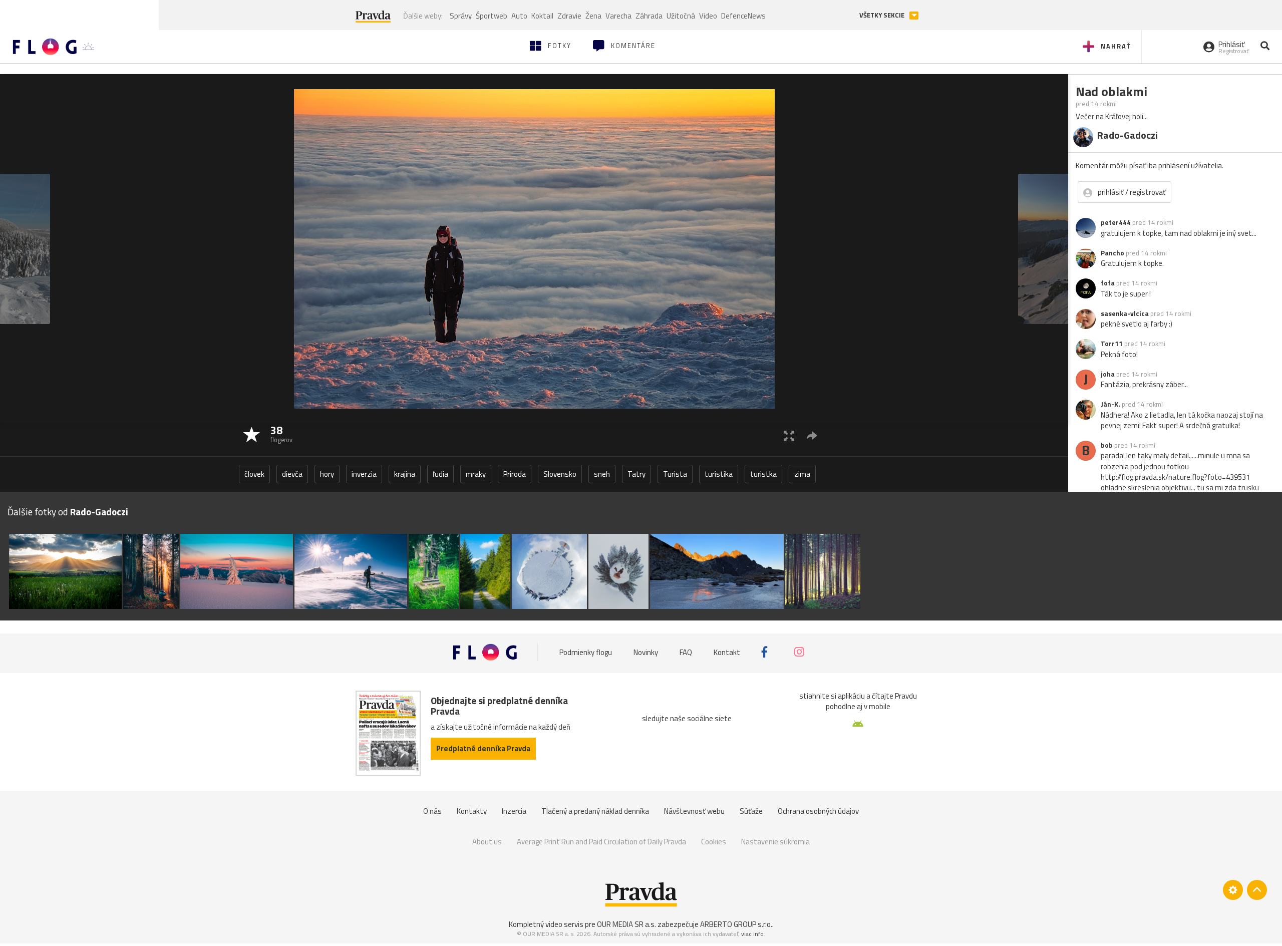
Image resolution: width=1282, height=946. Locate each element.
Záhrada (649, 16)
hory (327, 474)
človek (254, 474)
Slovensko (559, 474)
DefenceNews (743, 16)
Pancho (1112, 253)
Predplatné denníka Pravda (483, 748)
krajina (404, 474)
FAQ (686, 652)
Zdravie (569, 16)
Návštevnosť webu (694, 811)
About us (487, 841)
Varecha (618, 16)
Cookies (713, 841)
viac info (752, 933)
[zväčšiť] (789, 435)
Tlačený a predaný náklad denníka (595, 811)
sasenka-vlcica (1125, 313)
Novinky (645, 652)
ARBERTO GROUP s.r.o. (736, 924)
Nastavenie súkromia (775, 841)
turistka (763, 474)
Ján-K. (1110, 404)
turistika (719, 474)
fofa (1108, 283)
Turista (675, 474)
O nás (432, 811)
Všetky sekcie (882, 15)
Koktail (542, 16)
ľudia (440, 474)
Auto (519, 16)
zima (802, 474)
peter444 (1116, 222)
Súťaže (751, 811)
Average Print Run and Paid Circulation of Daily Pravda (601, 841)
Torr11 (1112, 344)
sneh (602, 474)
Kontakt (727, 652)
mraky (476, 474)
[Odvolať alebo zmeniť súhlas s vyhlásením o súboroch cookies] (1233, 890)
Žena (593, 16)
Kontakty (472, 811)
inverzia (364, 474)
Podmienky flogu (585, 652)
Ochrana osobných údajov (818, 811)
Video (708, 16)
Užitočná (681, 16)
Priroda (514, 474)
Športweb (491, 16)
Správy (461, 16)
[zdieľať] (812, 435)
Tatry (636, 474)
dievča (292, 474)
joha (1108, 374)
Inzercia (514, 811)
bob (1107, 445)
